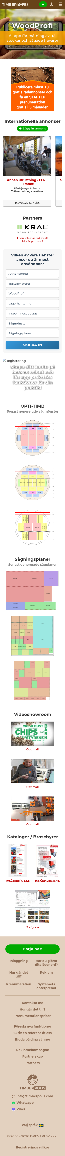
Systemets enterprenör (46, 986)
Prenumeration (18, 984)
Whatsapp (25, 1103)
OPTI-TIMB (32, 406)
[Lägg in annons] (43, 4)
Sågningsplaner (32, 559)
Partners (32, 218)
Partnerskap (32, 1056)
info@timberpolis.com (34, 1096)
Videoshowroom (32, 714)
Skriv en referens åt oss (33, 1033)
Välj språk (30, 1125)
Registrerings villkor (32, 1147)
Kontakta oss (32, 1003)
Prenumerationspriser (32, 1016)
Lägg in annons (34, 128)
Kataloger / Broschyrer (32, 837)
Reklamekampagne (32, 1050)
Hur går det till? (18, 974)
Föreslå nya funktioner (32, 1026)
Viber (20, 1109)
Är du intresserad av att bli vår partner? (32, 240)
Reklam (46, 972)
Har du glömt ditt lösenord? (46, 963)
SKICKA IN (32, 345)
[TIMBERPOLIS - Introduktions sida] (15, 4)
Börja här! (32, 949)
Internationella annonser (32, 121)
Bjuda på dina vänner (32, 1039)
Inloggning (19, 961)
